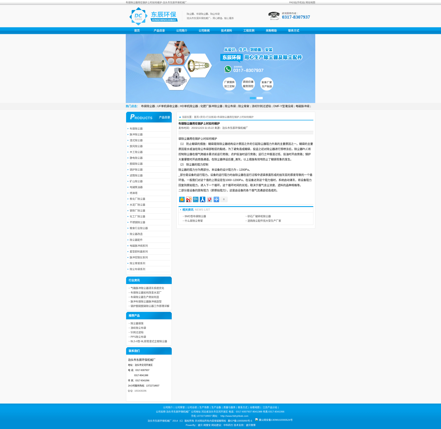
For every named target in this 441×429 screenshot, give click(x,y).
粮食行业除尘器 (139, 228)
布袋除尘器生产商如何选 (145, 297)
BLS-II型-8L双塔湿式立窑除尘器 (149, 341)
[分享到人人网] (202, 199)
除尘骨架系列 (137, 263)
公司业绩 (192, 407)
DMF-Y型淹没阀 (283, 106)
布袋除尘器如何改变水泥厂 (146, 292)
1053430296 (140, 391)
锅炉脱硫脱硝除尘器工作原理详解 (150, 305)
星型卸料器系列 (139, 251)
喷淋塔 (133, 193)
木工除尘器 (136, 152)
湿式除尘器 (136, 140)
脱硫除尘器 (136, 163)
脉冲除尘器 (136, 134)
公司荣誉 (180, 407)
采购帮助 (271, 30)
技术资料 (226, 30)
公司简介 (181, 30)
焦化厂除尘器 (137, 198)
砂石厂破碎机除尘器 (259, 216)
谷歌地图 (255, 407)
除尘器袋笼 (137, 323)
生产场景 (204, 407)
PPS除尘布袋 (138, 336)
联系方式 (293, 30)
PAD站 (292, 2)
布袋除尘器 (148, 106)
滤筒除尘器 (136, 175)
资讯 (202, 117)
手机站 (300, 2)
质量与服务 (229, 407)
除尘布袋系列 (137, 269)
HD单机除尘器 (189, 106)
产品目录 (159, 30)
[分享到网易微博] (209, 199)
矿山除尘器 (136, 181)
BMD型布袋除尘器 (195, 216)
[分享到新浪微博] (188, 199)
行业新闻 (211, 117)
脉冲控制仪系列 (139, 257)
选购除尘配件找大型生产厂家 (264, 220)
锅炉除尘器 (136, 169)
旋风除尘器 (136, 146)
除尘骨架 (243, 106)
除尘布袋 (230, 106)
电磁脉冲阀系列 (139, 245)
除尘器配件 (136, 239)
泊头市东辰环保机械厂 (235, 127)
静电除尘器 (136, 157)
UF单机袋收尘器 (167, 106)
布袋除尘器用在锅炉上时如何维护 (235, 117)
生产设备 (216, 407)
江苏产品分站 (270, 407)
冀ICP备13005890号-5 (240, 420)
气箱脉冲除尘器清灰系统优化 (147, 288)
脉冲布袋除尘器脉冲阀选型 (146, 301)
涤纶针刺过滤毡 (261, 106)
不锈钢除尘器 (137, 222)
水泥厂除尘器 (137, 204)
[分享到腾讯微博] (195, 199)
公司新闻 (204, 30)
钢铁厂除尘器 (137, 210)
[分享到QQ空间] (181, 199)
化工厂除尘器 (137, 216)
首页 (137, 30)
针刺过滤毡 (137, 332)
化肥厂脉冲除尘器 (211, 106)
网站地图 (310, 2)
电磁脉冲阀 (302, 106)
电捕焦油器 (136, 187)
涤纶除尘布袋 (138, 327)
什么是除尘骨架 (194, 220)
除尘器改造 (136, 233)
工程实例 (248, 30)
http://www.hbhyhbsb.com (234, 416)
